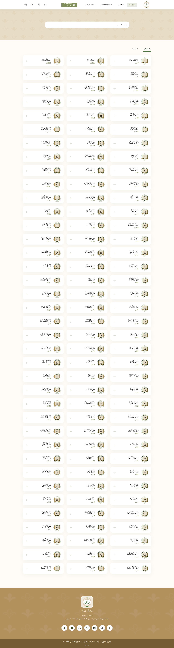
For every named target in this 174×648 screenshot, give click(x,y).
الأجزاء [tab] (135, 48)
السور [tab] (147, 48)
